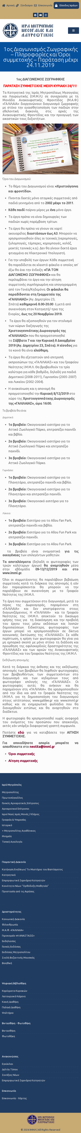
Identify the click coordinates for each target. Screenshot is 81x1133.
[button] (73, 30)
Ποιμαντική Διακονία (14, 862)
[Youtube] (40, 15)
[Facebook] (35, 15)
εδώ (21, 732)
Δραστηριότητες (11, 911)
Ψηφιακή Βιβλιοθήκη (14, 983)
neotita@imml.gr (42, 746)
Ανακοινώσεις (10, 1056)
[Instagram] (46, 15)
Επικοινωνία (9, 1090)
